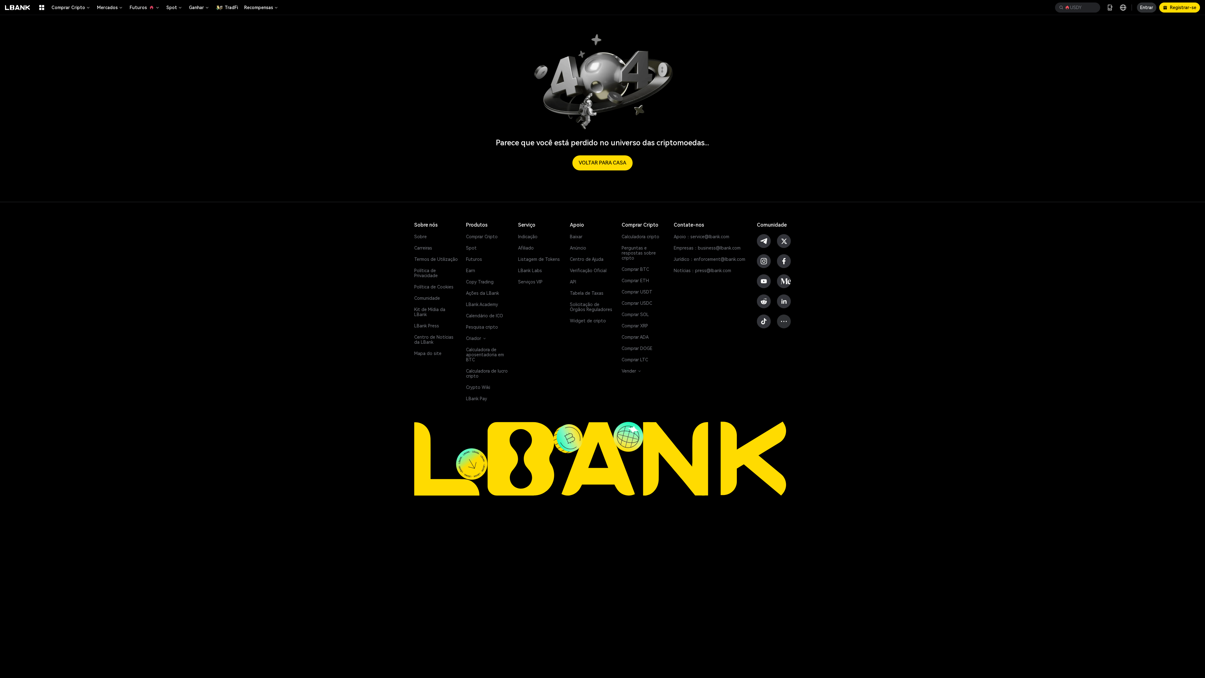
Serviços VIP (530, 281)
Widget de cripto (588, 320)
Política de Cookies (433, 286)
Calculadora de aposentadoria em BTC (485, 354)
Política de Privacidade (426, 273)
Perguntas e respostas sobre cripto (639, 253)
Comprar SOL (635, 314)
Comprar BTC (635, 269)
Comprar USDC (637, 303)
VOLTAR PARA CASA (602, 163)
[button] (1077, 7)
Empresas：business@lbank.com (707, 247)
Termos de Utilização (436, 259)
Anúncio (578, 247)
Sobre (420, 236)
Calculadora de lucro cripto (487, 374)
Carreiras (423, 247)
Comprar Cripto (68, 7)
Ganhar (196, 7)
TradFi (231, 7)
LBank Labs (530, 270)
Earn (470, 270)
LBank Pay (476, 398)
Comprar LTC (635, 359)
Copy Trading (480, 281)
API (573, 281)
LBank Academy (482, 304)
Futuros (138, 7)
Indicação (528, 236)
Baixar (576, 236)
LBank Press (426, 325)
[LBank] (17, 7)
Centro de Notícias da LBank (433, 340)
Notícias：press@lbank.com (702, 270)
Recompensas (258, 7)
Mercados (107, 7)
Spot (171, 7)
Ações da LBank (482, 293)
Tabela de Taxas (586, 293)
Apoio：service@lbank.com (701, 236)
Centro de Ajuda (586, 259)
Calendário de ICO (484, 315)
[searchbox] (1076, 8)
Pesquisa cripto (482, 327)
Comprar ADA (635, 337)
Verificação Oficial (588, 270)
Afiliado (526, 247)
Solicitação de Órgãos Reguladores (591, 307)
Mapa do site (428, 353)
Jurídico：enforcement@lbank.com (709, 259)
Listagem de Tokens (539, 259)
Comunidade (427, 298)
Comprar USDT (637, 291)
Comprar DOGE (637, 348)
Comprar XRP (635, 325)
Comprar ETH (635, 280)
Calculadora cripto (640, 236)
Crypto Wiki (478, 387)
